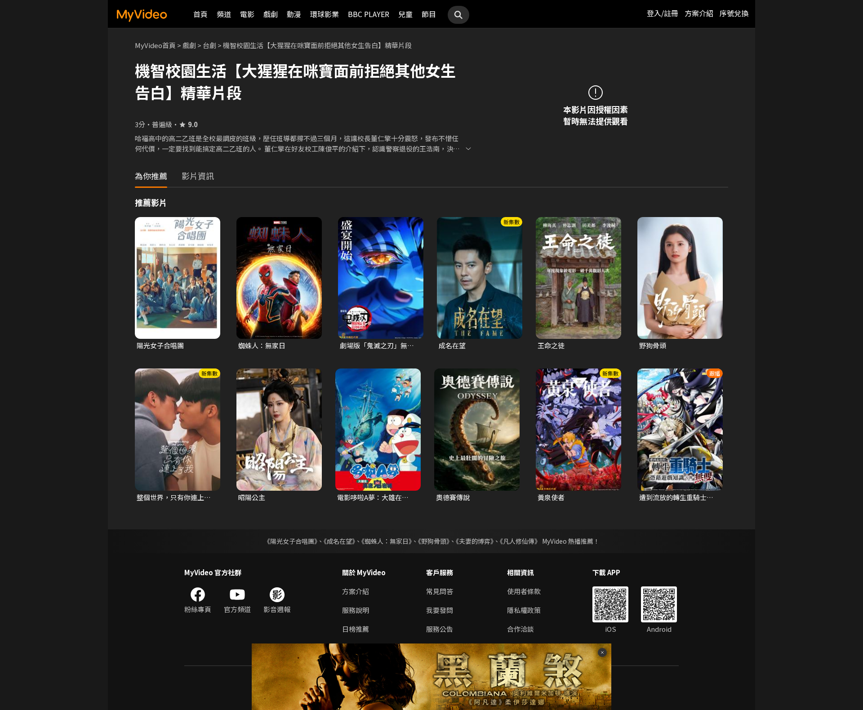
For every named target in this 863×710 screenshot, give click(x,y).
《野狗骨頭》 (433, 541)
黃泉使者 (551, 497)
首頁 (200, 14)
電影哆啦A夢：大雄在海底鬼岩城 (376, 497)
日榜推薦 (355, 629)
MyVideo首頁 (155, 45)
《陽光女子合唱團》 (290, 541)
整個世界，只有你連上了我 (174, 497)
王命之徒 (551, 345)
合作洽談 (520, 629)
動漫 (294, 14)
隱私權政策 (524, 610)
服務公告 (439, 629)
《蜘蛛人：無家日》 (386, 541)
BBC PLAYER (368, 14)
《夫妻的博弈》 (475, 541)
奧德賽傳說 (453, 497)
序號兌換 (734, 13)
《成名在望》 (339, 541)
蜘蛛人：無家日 (261, 345)
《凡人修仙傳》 (520, 541)
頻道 (224, 14)
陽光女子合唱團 (160, 345)
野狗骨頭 (652, 345)
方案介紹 (699, 13)
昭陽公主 (251, 497)
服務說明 (355, 610)
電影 (247, 14)
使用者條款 (524, 591)
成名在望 (452, 345)
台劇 (209, 45)
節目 (429, 14)
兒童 (405, 14)
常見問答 (439, 591)
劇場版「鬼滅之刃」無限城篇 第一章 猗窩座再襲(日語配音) (377, 346)
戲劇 (270, 14)
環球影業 (324, 14)
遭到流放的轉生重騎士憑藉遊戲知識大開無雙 (676, 497)
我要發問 (439, 610)
